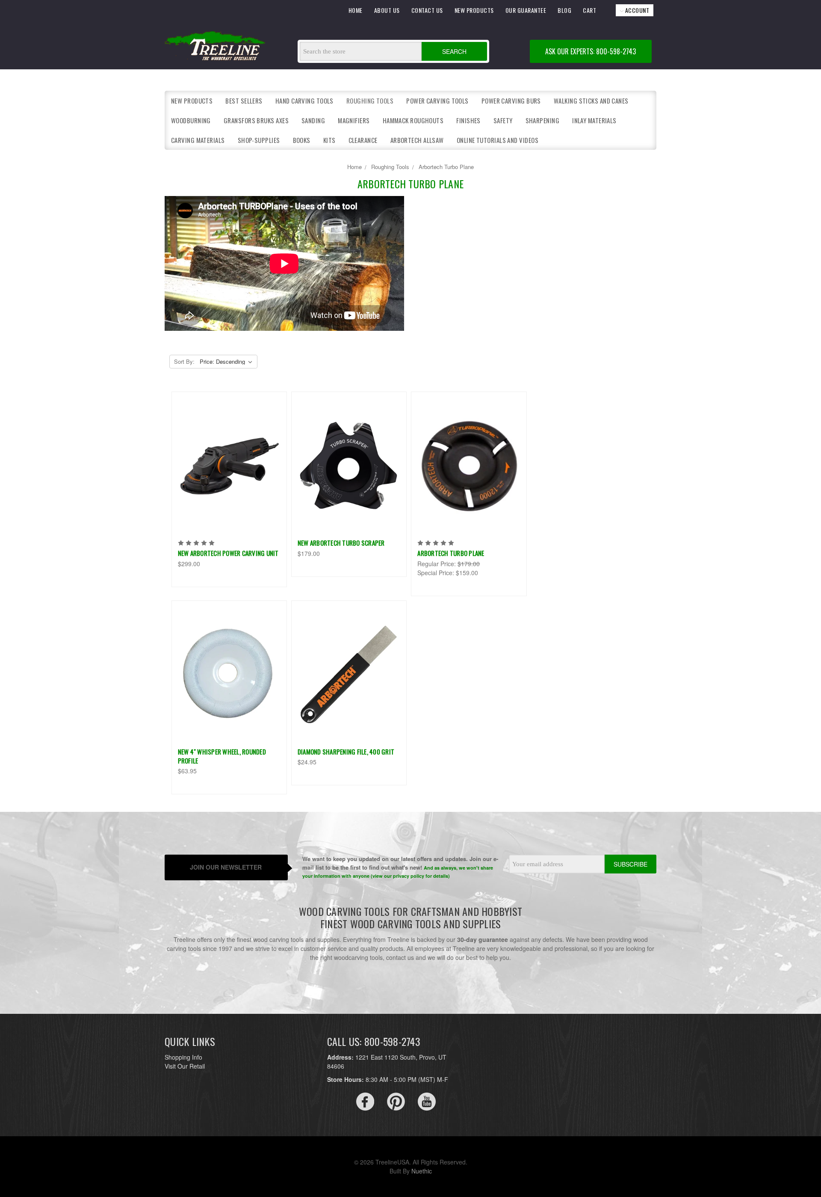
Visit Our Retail (185, 1066)
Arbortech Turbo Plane (450, 553)
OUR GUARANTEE (525, 10)
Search (454, 51)
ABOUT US (387, 10)
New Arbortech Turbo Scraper (341, 542)
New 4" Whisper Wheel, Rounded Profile (222, 756)
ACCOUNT (636, 10)
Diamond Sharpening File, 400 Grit (346, 751)
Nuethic (421, 1171)
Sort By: (184, 361)
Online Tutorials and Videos (497, 140)
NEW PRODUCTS (474, 10)
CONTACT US (427, 10)
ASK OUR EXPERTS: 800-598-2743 (590, 51)
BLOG (564, 10)
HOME (355, 10)
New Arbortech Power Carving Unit (228, 553)
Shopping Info (183, 1057)
